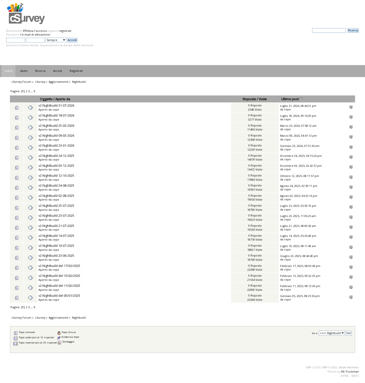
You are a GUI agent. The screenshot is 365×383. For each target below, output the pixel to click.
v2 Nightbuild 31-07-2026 (56, 105)
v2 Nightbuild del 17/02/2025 (59, 265)
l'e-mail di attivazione (35, 34)
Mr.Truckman (350, 371)
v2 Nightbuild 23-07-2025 (56, 215)
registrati (65, 31)
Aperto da (62, 99)
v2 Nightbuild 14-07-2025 (56, 235)
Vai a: (315, 333)
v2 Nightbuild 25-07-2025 (56, 205)
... (32, 91)
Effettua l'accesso (35, 31)
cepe (55, 109)
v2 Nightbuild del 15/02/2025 (59, 275)
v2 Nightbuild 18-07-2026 (56, 115)
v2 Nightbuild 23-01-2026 (56, 145)
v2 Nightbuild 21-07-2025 (56, 225)
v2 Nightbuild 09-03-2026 (56, 135)
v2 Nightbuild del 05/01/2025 (59, 295)
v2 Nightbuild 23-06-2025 (56, 255)
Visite (263, 99)
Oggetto (46, 99)
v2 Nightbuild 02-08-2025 (56, 195)
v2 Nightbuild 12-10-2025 (56, 175)
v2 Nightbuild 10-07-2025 (56, 245)
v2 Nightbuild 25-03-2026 (56, 125)
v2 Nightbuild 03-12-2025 (56, 165)
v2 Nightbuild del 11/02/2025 (59, 285)
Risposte (249, 99)
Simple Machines (348, 367)
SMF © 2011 (329, 367)
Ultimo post (290, 99)
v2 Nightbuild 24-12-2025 (56, 155)
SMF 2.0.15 (313, 367)
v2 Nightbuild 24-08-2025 (56, 185)
